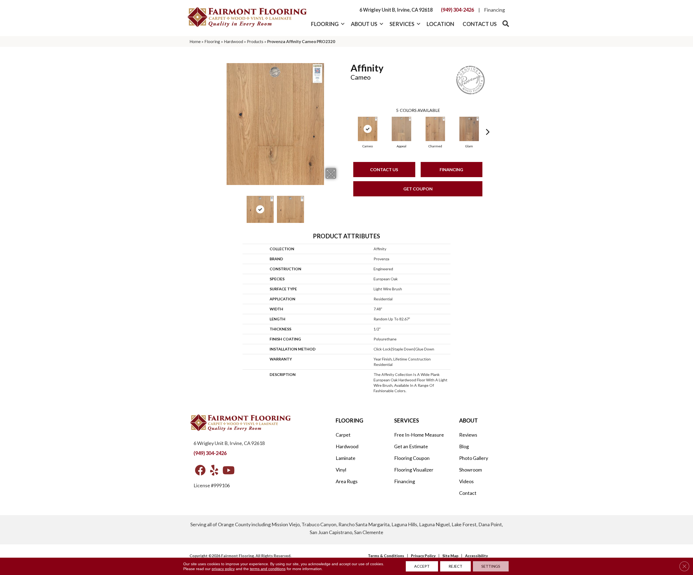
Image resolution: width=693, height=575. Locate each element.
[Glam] (469, 128)
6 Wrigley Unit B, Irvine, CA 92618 (396, 10)
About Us (364, 24)
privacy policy (223, 569)
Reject (455, 566)
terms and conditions (268, 569)
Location (440, 24)
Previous (210, 206)
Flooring (325, 24)
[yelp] (214, 470)
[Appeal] (401, 128)
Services (402, 24)
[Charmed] (435, 128)
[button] (342, 24)
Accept (422, 566)
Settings (490, 566)
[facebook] (200, 470)
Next (339, 206)
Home (195, 41)
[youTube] (229, 470)
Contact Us (480, 24)
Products (255, 41)
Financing (494, 10)
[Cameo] (368, 128)
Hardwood (233, 41)
